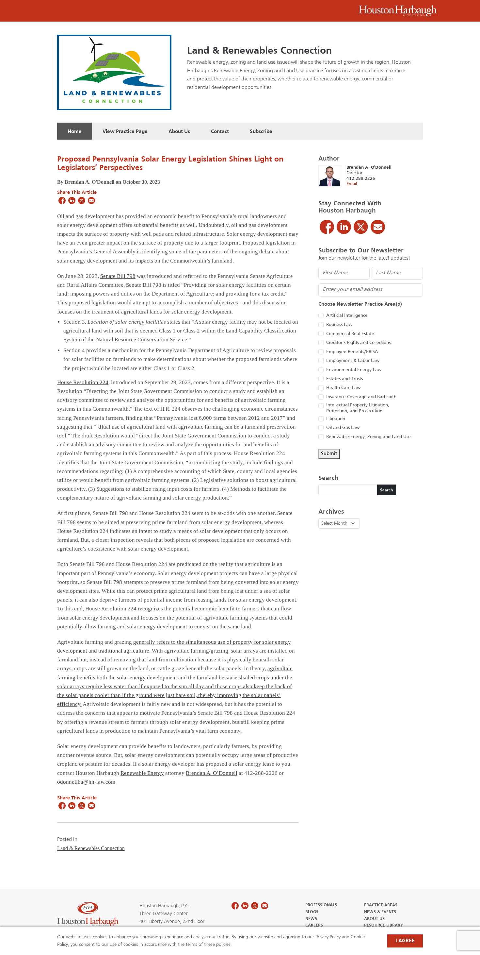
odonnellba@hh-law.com (86, 782)
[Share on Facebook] (62, 200)
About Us (374, 919)
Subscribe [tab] (261, 131)
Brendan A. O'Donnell (369, 167)
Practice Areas (380, 905)
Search (386, 490)
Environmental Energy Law (353, 370)
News (311, 919)
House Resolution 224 (82, 382)
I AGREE (405, 941)
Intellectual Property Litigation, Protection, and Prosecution (357, 408)
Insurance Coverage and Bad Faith (361, 397)
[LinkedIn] (344, 227)
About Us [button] (179, 131)
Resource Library (383, 926)
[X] (361, 227)
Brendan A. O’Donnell (211, 773)
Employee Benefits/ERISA (352, 352)
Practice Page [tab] (125, 131)
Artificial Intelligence (347, 316)
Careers (314, 926)
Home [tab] (75, 131)
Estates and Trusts (344, 379)
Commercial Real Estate (350, 334)
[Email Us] (378, 227)
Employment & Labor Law (352, 361)
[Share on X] (81, 200)
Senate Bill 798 (118, 276)
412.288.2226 (360, 179)
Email (351, 184)
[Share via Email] (91, 200)
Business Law (339, 325)
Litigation (335, 419)
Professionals (321, 905)
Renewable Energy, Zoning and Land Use (368, 437)
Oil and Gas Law (343, 428)
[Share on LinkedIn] (71, 200)
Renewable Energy (142, 773)
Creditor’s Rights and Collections (358, 343)
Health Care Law (343, 388)
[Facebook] (327, 227)
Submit (329, 453)
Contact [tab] (220, 131)
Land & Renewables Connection (259, 51)
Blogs (311, 912)
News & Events (380, 912)
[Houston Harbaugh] (398, 10)
